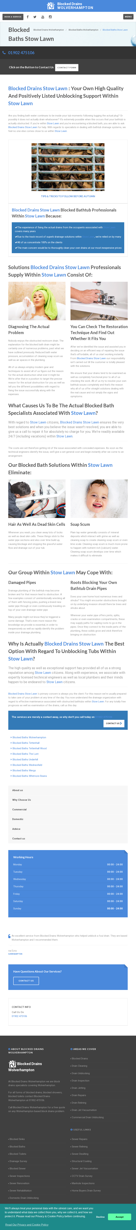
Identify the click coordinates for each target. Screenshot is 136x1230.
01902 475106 (21, 52)
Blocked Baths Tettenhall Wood (30, 748)
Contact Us (113, 723)
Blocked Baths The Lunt (25, 753)
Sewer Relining (80, 1146)
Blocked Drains (80, 1058)
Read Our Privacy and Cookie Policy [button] (26, 1224)
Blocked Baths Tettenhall (26, 742)
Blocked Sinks (17, 1139)
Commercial (19, 809)
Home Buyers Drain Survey (86, 1190)
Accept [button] (120, 1217)
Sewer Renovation (19, 1183)
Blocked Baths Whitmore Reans (30, 775)
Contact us (18, 838)
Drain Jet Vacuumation (84, 1110)
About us (17, 790)
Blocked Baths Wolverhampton (29, 737)
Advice (16, 828)
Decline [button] (100, 1217)
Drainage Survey (18, 1161)
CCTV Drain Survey (82, 1176)
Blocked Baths (17, 1146)
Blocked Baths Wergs (24, 770)
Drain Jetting (78, 1087)
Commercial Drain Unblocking (88, 1117)
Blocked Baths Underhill (25, 759)
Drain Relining (79, 1102)
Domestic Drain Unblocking (24, 1197)
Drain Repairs (79, 1095)
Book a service (12, 17)
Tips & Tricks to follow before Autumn (68, 196)
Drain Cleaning (79, 1065)
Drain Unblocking (81, 1073)
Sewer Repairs (79, 1139)
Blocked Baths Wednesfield (27, 765)
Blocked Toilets (18, 1153)
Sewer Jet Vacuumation (85, 1168)
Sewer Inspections (20, 1176)
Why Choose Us (21, 799)
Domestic (17, 819)
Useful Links (82, 1129)
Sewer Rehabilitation (21, 1190)
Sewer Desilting (80, 1153)
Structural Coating (82, 1161)
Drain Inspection (80, 1080)
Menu (128, 16)
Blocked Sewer (18, 1168)
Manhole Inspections (83, 1183)
